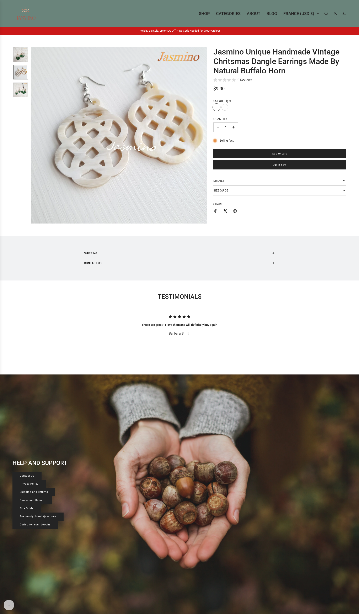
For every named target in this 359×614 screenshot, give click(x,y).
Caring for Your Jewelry (35, 524)
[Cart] (344, 13)
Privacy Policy (29, 483)
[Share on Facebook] (215, 211)
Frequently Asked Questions (38, 516)
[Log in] (335, 13)
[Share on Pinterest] (235, 211)
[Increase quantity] (233, 127)
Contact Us (27, 475)
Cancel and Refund (32, 500)
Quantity (220, 119)
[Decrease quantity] (218, 127)
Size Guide (26, 508)
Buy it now (279, 164)
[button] (36, 135)
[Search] (326, 13)
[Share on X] (225, 211)
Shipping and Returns (34, 491)
